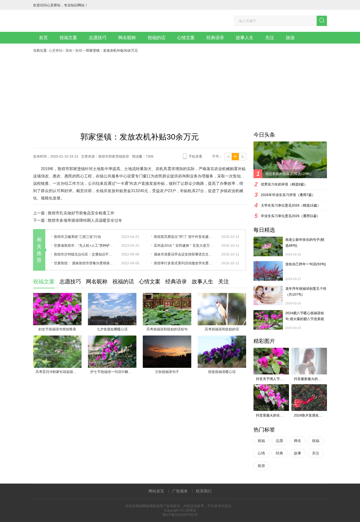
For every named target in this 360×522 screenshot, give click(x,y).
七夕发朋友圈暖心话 (112, 329)
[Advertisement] (180, 89)
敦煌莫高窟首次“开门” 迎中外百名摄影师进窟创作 (184, 237)
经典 (279, 453)
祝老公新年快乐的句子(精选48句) (304, 242)
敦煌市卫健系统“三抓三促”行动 (77, 237)
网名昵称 (127, 37)
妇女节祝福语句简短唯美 (57, 329)
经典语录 (215, 37)
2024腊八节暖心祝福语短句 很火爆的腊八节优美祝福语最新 (304, 316)
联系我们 (204, 491)
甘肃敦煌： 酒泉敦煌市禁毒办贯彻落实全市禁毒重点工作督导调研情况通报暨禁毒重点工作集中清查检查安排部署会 (84, 263)
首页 (43, 37)
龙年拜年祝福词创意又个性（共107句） (305, 291)
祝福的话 (156, 37)
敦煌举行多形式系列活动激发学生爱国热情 (184, 263)
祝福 (261, 441)
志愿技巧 (98, 37)
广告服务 (180, 491)
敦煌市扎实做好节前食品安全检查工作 (81, 213)
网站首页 (156, 491)
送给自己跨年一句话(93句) (305, 264)
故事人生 (244, 37)
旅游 (290, 37)
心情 (261, 453)
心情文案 (186, 37)
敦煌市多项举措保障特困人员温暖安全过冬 (85, 220)
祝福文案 (68, 37)
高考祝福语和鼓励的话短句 (167, 329)
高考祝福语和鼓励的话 (222, 329)
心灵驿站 (55, 50)
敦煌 (78, 50)
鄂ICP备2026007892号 (180, 515)
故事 (297, 453)
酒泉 (68, 50)
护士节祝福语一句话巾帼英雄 (112, 372)
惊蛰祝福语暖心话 (222, 372)
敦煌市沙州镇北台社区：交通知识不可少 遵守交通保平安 (84, 254)
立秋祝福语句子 (167, 372)
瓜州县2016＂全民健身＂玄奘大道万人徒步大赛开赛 (184, 245)
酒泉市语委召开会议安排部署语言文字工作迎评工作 (184, 254)
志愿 (279, 441)
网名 (297, 441)
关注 (269, 37)
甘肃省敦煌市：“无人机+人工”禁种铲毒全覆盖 (84, 245)
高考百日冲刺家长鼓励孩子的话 (59, 372)
